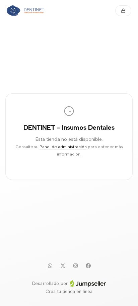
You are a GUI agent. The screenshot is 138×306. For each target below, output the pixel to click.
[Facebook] (88, 266)
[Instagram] (75, 266)
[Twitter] (63, 266)
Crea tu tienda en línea (69, 291)
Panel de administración (63, 146)
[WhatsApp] (50, 266)
